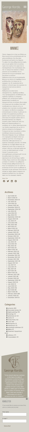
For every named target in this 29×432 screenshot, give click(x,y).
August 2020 (12, 282)
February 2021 (12, 274)
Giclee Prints (13, 320)
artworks (12, 308)
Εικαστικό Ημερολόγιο (13, 332)
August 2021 (12, 263)
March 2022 (11, 249)
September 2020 (13, 280)
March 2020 (11, 292)
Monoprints (12, 323)
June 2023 (11, 222)
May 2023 (11, 224)
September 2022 (13, 238)
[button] (4, 181)
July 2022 (11, 242)
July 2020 (11, 284)
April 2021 (11, 270)
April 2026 (11, 196)
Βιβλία (11, 329)
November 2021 (13, 257)
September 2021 (13, 261)
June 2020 (11, 286)
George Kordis (11, 7)
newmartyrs (12, 325)
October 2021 (12, 259)
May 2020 (11, 288)
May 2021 (11, 269)
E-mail (4, 418)
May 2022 (11, 245)
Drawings (12, 314)
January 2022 (12, 253)
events (11, 318)
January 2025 (12, 205)
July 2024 (11, 211)
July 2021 (11, 265)
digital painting (14, 312)
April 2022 (11, 247)
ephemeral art (13, 316)
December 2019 (13, 297)
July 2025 (11, 201)
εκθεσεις (12, 335)
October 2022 (12, 236)
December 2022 (13, 234)
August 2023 (12, 219)
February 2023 (12, 230)
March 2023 (11, 228)
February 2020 (12, 293)
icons (11, 321)
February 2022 (12, 251)
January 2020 (12, 295)
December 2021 (13, 255)
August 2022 (12, 240)
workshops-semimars (15, 327)
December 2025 (13, 199)
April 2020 (11, 290)
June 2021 (11, 267)
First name (5, 412)
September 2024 (13, 209)
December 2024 (13, 207)
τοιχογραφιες (13, 337)
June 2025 (11, 203)
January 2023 (12, 232)
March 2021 (11, 272)
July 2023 (11, 221)
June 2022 (11, 244)
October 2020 (12, 278)
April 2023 (11, 226)
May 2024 (11, 215)
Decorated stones (14, 310)
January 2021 (12, 276)
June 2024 (11, 213)
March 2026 (11, 198)
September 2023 (13, 217)
